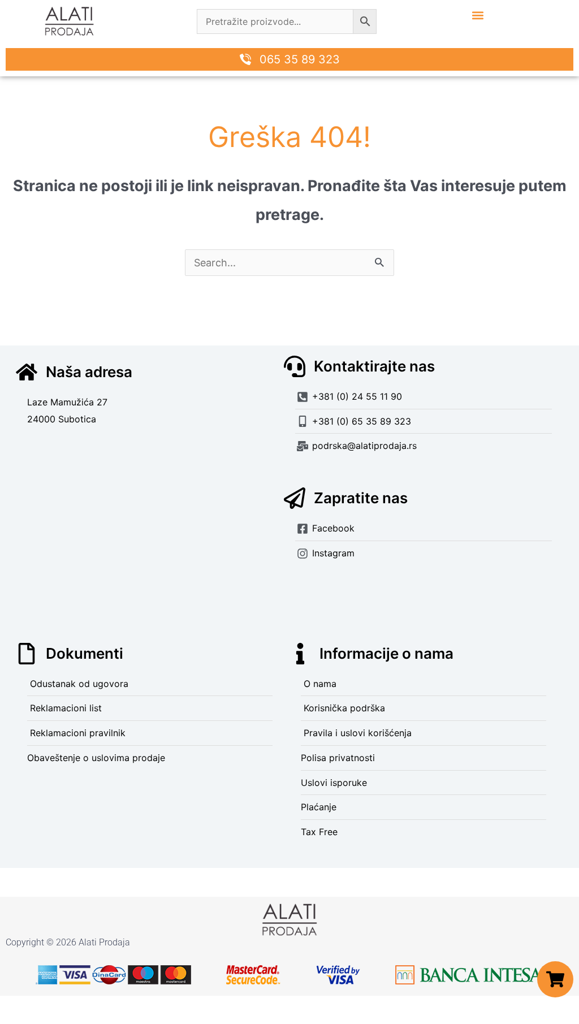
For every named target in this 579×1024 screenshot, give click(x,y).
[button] (477, 15)
